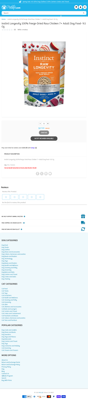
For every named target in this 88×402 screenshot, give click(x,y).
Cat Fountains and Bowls (10, 316)
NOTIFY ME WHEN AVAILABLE (44, 138)
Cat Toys (5, 293)
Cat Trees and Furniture (9, 320)
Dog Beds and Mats (8, 272)
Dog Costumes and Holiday (11, 346)
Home (4, 19)
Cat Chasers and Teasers (10, 350)
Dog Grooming (6, 270)
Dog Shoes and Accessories (11, 252)
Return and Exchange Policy (11, 365)
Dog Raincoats (6, 339)
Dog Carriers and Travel (9, 274)
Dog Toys (5, 261)
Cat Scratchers (6, 295)
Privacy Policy (6, 367)
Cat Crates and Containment (11, 313)
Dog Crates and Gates (9, 277)
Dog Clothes (6, 250)
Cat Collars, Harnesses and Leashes (13, 318)
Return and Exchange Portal (11, 362)
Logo (12, 7)
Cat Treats (5, 291)
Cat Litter (5, 304)
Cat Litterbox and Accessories (11, 307)
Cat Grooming (6, 302)
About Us (5, 360)
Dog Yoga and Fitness (9, 337)
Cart (76, 7)
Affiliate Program (7, 376)
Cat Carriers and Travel (9, 311)
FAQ (3, 369)
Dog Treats (5, 247)
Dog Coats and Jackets (9, 330)
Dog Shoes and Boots (9, 332)
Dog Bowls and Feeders (9, 256)
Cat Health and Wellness (10, 298)
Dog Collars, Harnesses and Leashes (14, 254)
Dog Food (5, 245)
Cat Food (5, 289)
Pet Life (41, 392)
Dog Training (6, 279)
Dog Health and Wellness (10, 265)
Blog (3, 371)
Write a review (23, 30)
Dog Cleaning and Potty (9, 268)
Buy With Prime (7, 380)
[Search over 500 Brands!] (83, 13)
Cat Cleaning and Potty (9, 300)
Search (4, 378)
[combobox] (44, 13)
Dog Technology (7, 259)
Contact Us (5, 374)
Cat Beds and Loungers (9, 309)
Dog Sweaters (6, 334)
